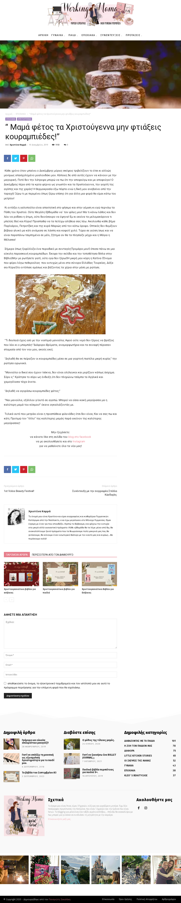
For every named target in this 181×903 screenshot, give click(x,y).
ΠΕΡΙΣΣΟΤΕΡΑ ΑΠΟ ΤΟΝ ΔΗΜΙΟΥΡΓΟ (52, 554)
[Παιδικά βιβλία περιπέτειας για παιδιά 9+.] (72, 773)
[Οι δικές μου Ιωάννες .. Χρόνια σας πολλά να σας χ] (166, 870)
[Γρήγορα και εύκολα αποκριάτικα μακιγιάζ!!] (11, 744)
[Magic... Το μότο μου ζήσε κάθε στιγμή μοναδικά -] (14, 870)
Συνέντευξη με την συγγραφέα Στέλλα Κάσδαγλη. (94, 492)
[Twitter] (15, 158)
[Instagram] (146, 808)
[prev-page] (6, 599)
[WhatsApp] (31, 158)
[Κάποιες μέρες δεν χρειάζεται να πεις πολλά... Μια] (136, 870)
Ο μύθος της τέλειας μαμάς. (98, 740)
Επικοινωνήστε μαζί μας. (59, 819)
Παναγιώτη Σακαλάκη (60, 899)
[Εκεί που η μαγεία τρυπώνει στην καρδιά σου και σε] (105, 870)
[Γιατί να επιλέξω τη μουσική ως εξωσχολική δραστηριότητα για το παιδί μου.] (11, 758)
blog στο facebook (79, 436)
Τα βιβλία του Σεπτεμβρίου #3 (39, 772)
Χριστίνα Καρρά (18, 144)
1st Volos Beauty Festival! (19, 491)
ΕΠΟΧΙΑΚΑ (21, 113)
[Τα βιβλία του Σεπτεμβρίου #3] (11, 776)
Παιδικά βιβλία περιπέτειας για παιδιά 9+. (98, 771)
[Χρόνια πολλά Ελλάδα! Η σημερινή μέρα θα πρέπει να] (75, 870)
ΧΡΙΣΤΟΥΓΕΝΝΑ (24, 119)
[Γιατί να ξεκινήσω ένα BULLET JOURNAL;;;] (72, 758)
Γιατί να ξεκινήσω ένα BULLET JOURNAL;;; (99, 756)
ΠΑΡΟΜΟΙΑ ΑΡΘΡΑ (17, 554)
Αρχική (8, 113)
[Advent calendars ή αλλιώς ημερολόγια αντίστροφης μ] (44, 870)
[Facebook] (7, 158)
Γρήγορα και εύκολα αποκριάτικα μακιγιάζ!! (35, 741)
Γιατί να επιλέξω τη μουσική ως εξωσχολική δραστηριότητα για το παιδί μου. (38, 758)
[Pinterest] (23, 158)
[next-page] (12, 599)
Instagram (79, 441)
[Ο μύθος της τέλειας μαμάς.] (72, 744)
